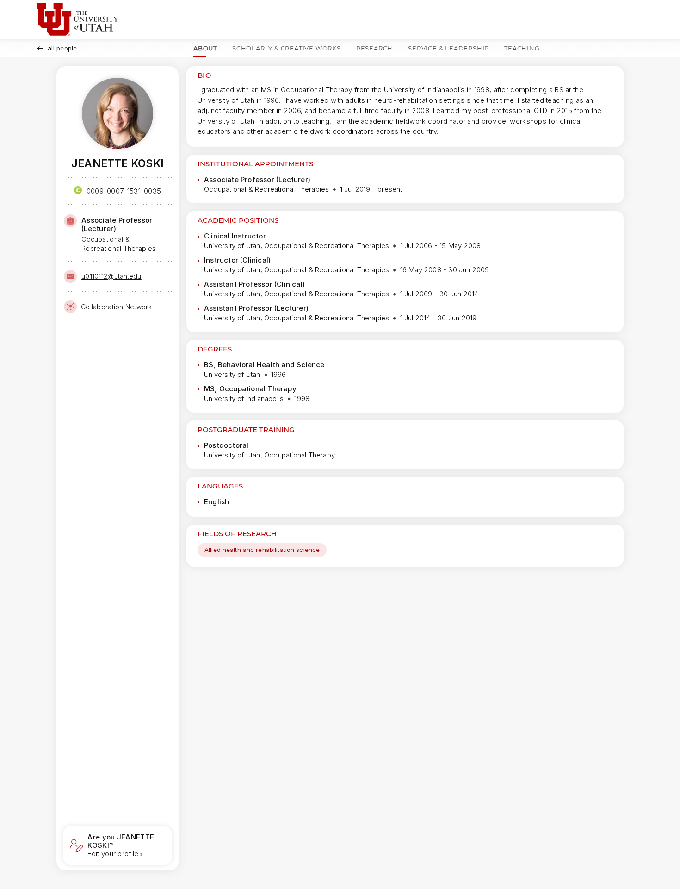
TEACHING (521, 48)
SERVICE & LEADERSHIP (448, 48)
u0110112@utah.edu (111, 276)
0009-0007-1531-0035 (124, 191)
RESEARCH (374, 48)
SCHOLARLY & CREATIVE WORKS (286, 48)
